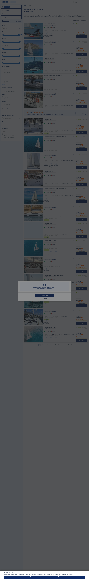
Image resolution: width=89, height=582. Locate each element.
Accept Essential (44, 577)
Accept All (72, 577)
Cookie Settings (17, 577)
